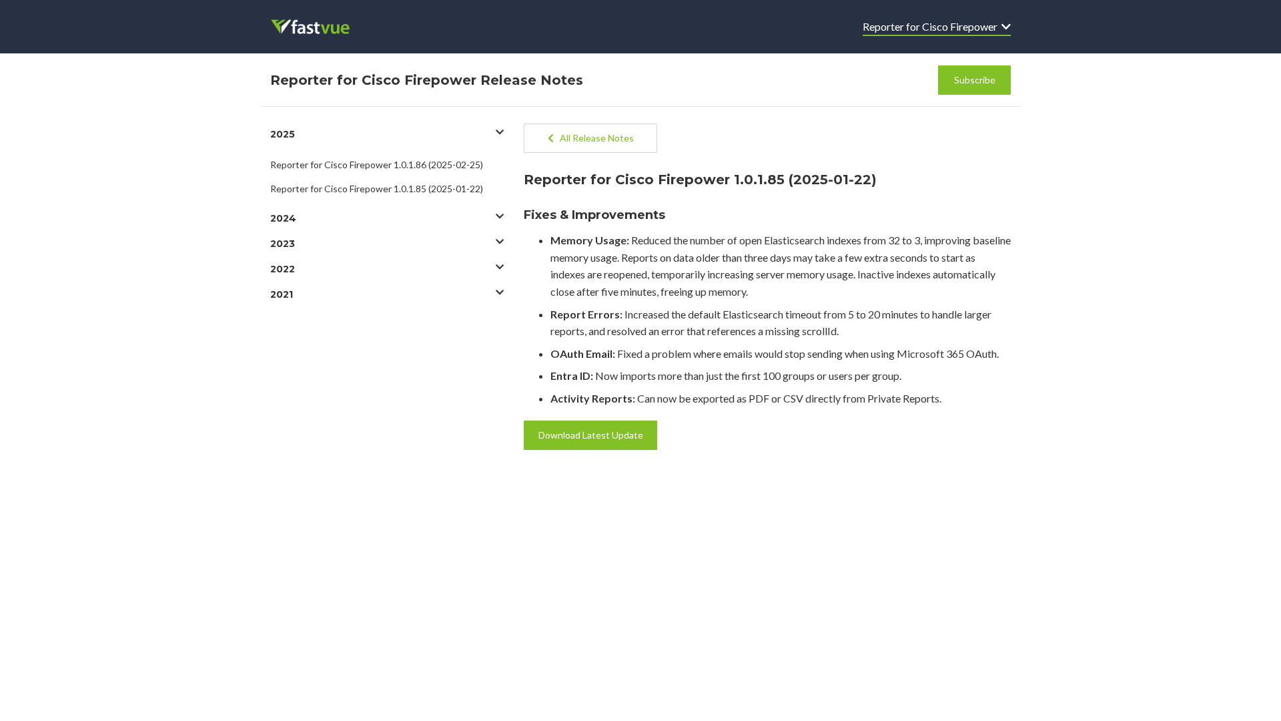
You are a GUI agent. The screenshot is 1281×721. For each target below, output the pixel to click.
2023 (282, 244)
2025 (282, 134)
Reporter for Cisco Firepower (932, 26)
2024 (283, 218)
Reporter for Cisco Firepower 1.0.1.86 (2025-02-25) (376, 164)
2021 (281, 294)
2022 (282, 269)
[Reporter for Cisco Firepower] (319, 27)
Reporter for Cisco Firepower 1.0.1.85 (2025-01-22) (376, 188)
